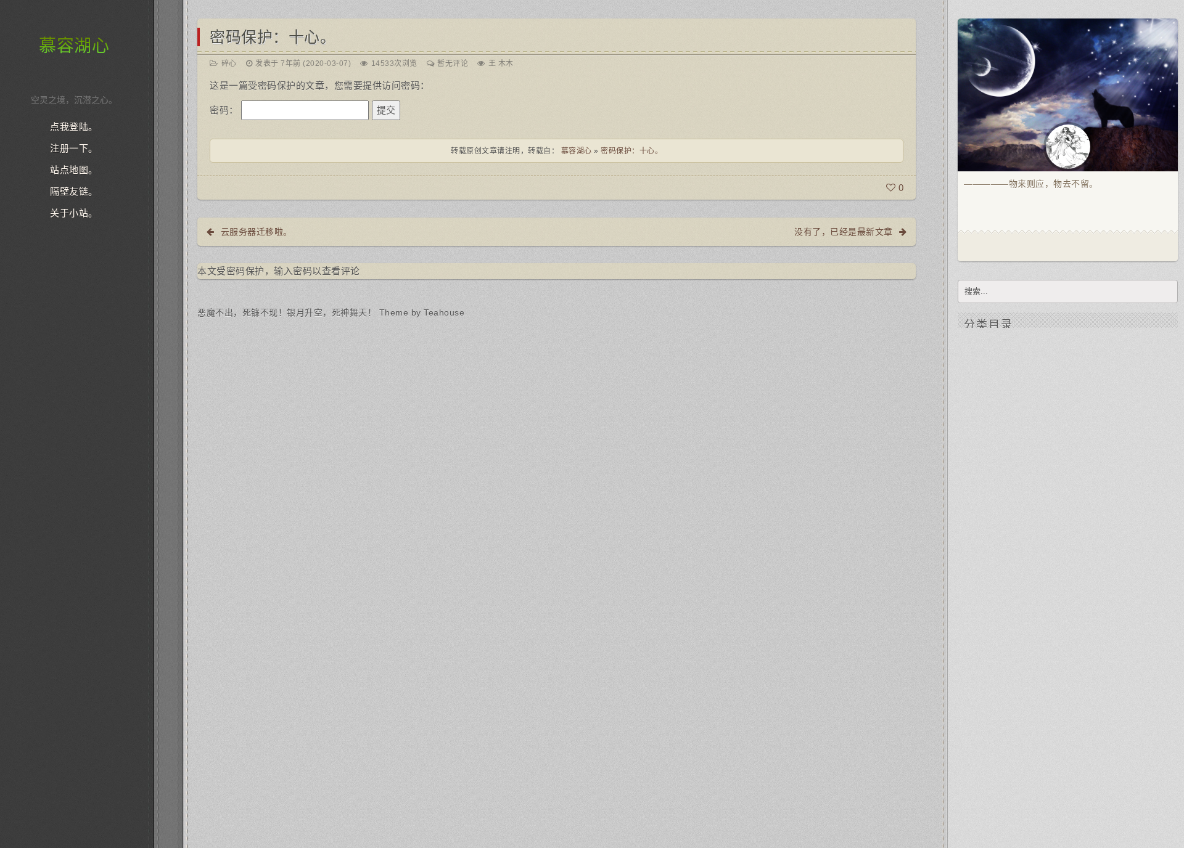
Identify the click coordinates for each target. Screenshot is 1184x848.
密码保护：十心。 (272, 37)
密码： (225, 110)
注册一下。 (74, 148)
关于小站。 (74, 213)
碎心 (229, 63)
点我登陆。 (74, 127)
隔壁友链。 (74, 192)
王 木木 (501, 63)
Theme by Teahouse (422, 312)
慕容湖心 (74, 45)
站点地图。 (74, 170)
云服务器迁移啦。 (256, 232)
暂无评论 (452, 63)
